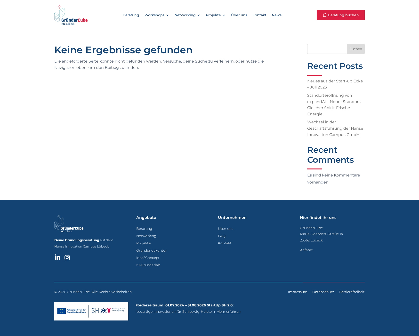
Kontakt (259, 15)
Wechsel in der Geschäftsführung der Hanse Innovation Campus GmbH (335, 128)
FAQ (222, 236)
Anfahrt (306, 250)
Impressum (297, 292)
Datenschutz (323, 292)
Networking (185, 15)
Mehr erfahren (229, 311)
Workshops (154, 15)
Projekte (213, 15)
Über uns (239, 15)
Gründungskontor (151, 251)
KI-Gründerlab (148, 265)
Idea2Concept (148, 258)
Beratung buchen (343, 15)
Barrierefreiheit (352, 292)
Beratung (131, 15)
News (277, 15)
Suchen (355, 49)
